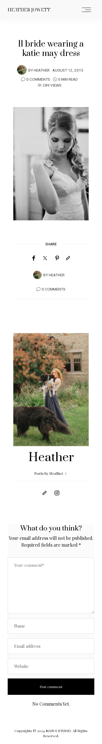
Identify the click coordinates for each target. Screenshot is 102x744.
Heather (42, 70)
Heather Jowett (29, 10)
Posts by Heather (49, 473)
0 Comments (38, 79)
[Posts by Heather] (21, 70)
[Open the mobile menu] (86, 10)
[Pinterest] (57, 258)
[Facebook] (33, 258)
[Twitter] (45, 258)
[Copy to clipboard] (68, 258)
